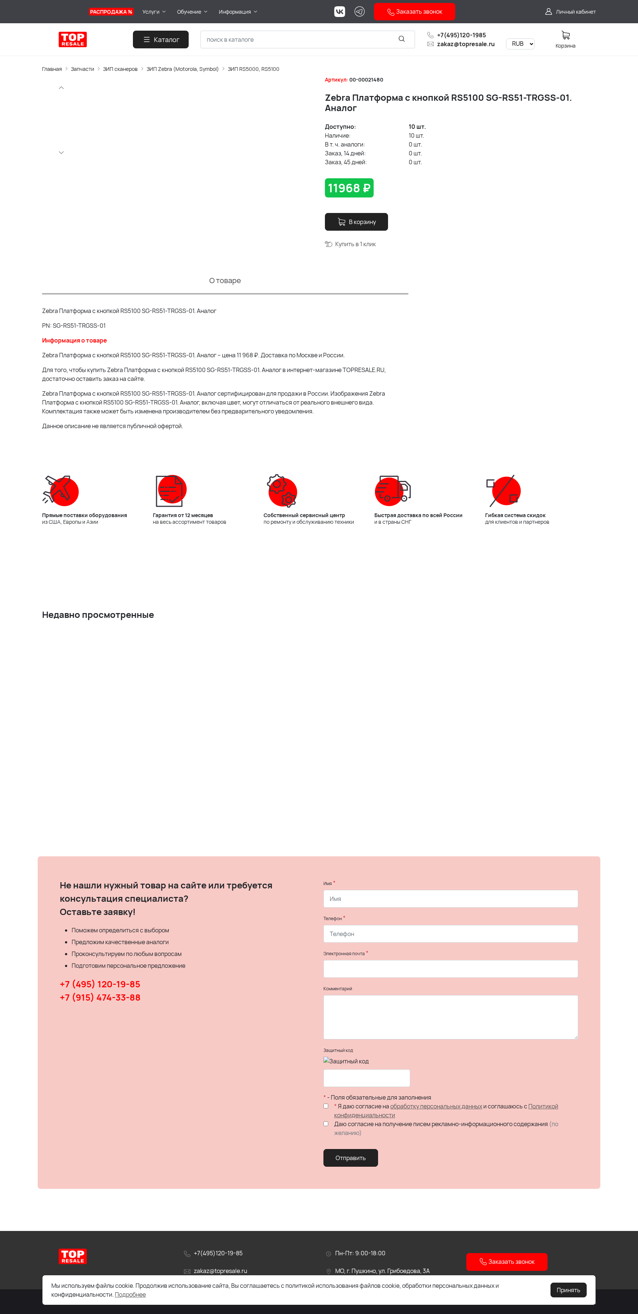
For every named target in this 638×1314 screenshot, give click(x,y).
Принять (568, 1290)
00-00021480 (366, 79)
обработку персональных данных (436, 1106)
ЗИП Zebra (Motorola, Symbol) (183, 68)
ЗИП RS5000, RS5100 (253, 68)
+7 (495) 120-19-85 (100, 984)
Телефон (332, 918)
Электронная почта (344, 953)
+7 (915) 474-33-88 (100, 997)
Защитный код (338, 1050)
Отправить (351, 1158)
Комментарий (337, 989)
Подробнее (130, 1294)
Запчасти (82, 68)
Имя (327, 883)
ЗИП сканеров (120, 68)
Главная (52, 68)
